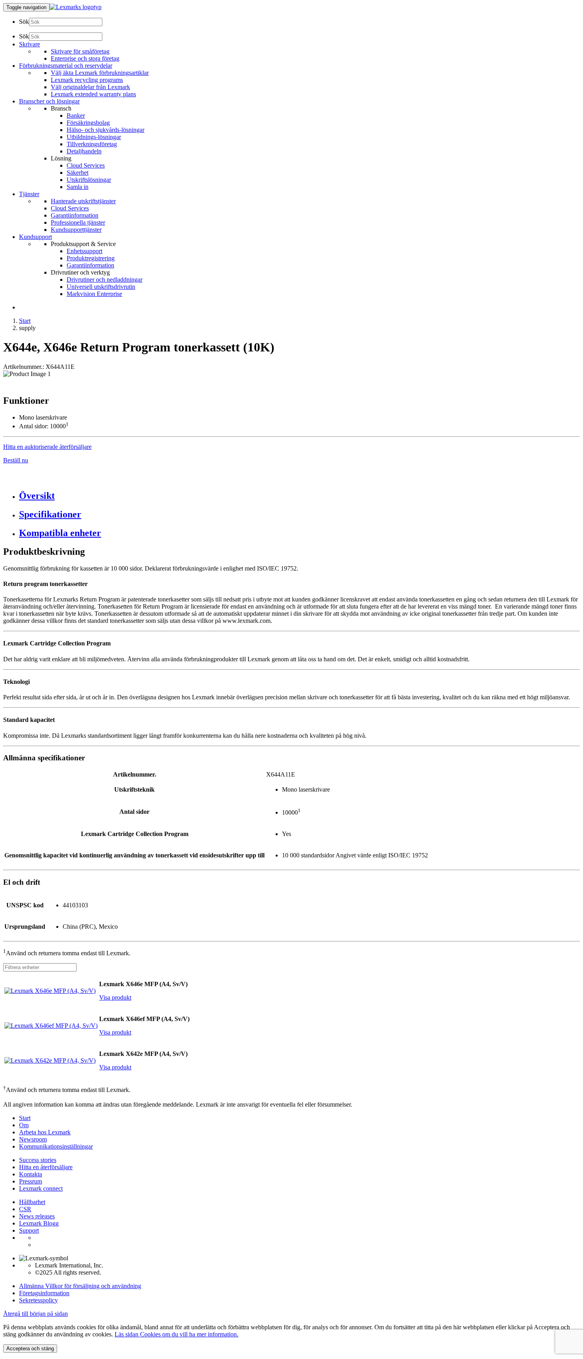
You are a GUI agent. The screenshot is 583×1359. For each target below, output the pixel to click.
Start (25, 320)
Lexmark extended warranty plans (93, 94)
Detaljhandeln (84, 151)
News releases (37, 1216)
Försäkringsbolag (88, 122)
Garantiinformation (74, 215)
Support (29, 1230)
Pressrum (30, 1181)
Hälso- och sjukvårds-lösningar (105, 129)
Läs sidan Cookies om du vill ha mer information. (176, 1334)
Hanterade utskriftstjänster (83, 201)
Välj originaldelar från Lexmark (90, 87)
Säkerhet (77, 172)
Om (24, 1125)
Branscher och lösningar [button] (49, 101)
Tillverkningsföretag (92, 144)
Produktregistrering (91, 258)
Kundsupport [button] (35, 236)
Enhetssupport (84, 251)
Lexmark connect (41, 1188)
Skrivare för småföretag (80, 51)
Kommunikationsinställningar (56, 1146)
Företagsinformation (44, 1293)
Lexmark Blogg (39, 1223)
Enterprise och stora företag (85, 58)
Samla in (77, 186)
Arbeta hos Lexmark (45, 1132)
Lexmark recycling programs (87, 79)
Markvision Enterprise (94, 293)
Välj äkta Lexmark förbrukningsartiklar (100, 72)
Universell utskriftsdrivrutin (101, 286)
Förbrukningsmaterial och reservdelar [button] (65, 65)
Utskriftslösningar (89, 179)
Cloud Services (86, 165)
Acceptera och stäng (30, 1348)
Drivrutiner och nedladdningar (104, 279)
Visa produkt (115, 997)
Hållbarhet (32, 1202)
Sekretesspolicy (38, 1300)
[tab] (299, 496)
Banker (76, 115)
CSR (25, 1209)
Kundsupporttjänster (76, 229)
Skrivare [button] (29, 44)
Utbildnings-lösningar (94, 137)
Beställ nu (15, 460)
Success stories (37, 1160)
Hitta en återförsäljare (46, 1167)
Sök (24, 21)
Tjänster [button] (29, 194)
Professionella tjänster (78, 222)
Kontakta (30, 1174)
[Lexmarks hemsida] (76, 7)
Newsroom (33, 1139)
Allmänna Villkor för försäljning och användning (80, 1286)
